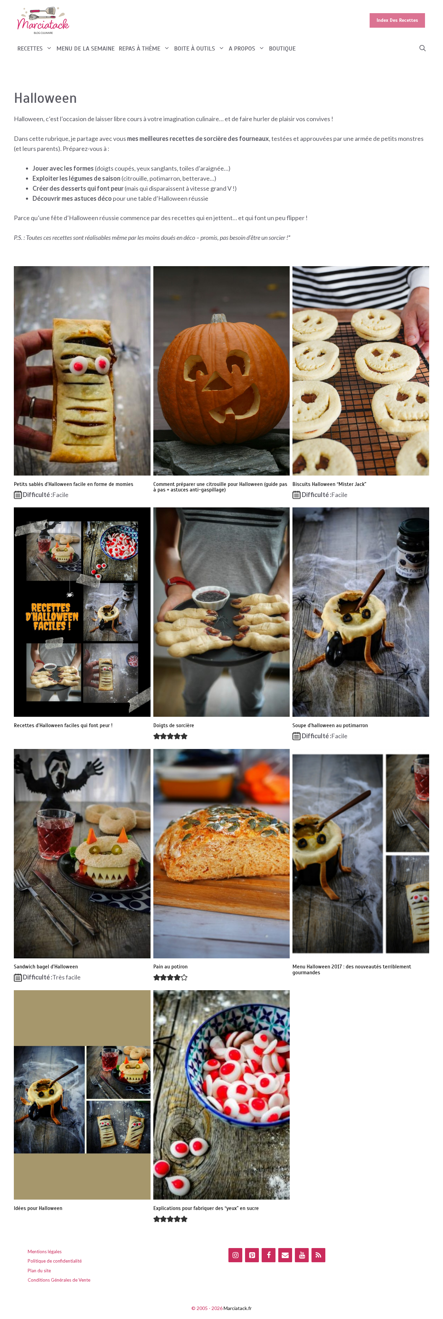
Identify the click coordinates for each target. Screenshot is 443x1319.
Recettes (30, 48)
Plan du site (39, 1270)
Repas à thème (139, 48)
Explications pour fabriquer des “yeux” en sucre (206, 1208)
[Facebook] (268, 1255)
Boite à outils (194, 48)
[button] (422, 48)
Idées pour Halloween (38, 1208)
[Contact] (285, 1255)
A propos (242, 48)
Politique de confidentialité (55, 1261)
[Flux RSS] (318, 1255)
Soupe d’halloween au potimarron (330, 725)
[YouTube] (302, 1255)
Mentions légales (45, 1251)
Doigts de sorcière (173, 725)
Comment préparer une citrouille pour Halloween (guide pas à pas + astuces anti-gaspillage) (220, 487)
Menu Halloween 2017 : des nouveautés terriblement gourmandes (351, 970)
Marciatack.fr (238, 1308)
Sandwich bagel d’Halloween (46, 967)
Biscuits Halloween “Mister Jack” (329, 484)
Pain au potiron (170, 967)
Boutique (282, 48)
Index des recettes (397, 20)
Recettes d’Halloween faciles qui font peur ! (63, 725)
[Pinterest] (252, 1255)
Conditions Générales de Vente (59, 1280)
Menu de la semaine (85, 48)
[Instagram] (235, 1255)
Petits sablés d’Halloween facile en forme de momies (73, 484)
